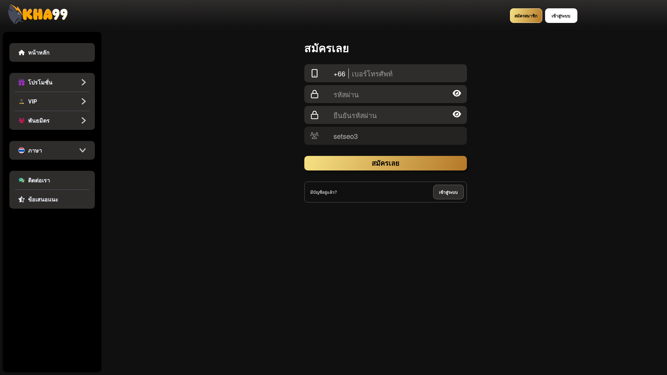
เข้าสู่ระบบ (448, 192)
